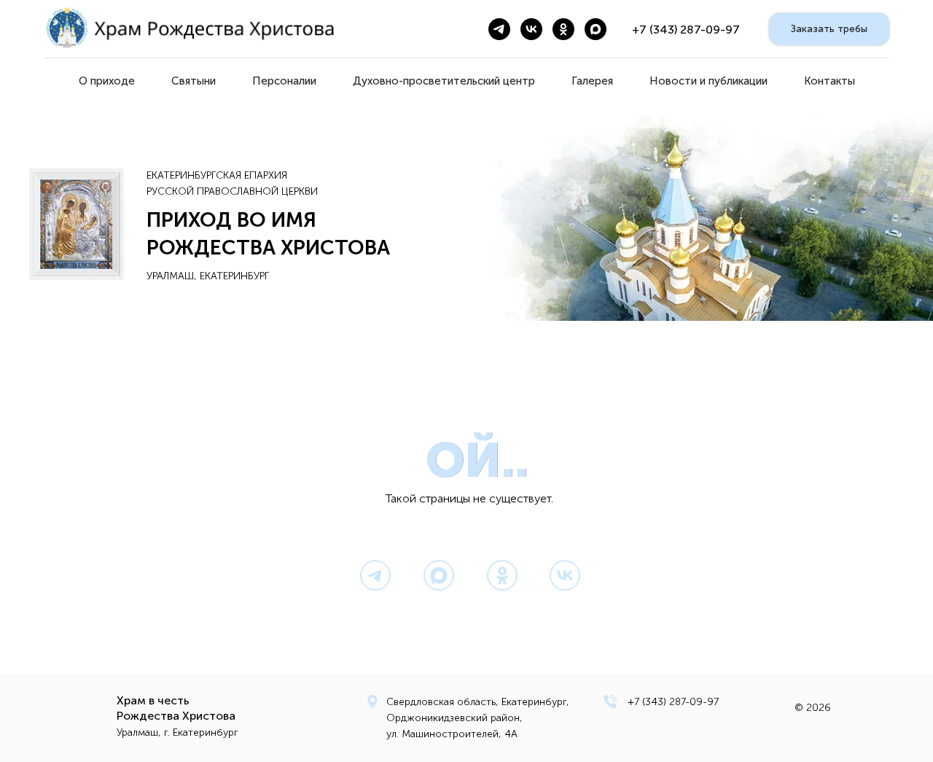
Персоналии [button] (284, 81)
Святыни (193, 81)
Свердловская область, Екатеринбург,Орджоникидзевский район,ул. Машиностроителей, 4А (477, 718)
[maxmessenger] (595, 29)
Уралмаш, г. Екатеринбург (177, 732)
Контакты (829, 81)
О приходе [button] (107, 81)
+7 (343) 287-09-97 (673, 702)
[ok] (563, 29)
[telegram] (499, 29)
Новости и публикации (708, 81)
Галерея (592, 81)
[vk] (531, 29)
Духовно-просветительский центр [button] (444, 81)
